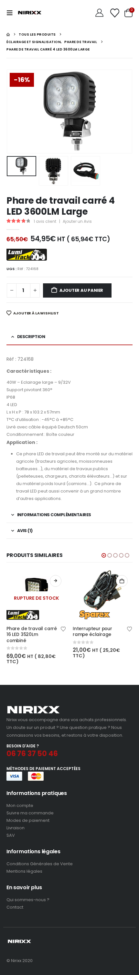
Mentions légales (24, 871)
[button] (11, 12)
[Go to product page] (103, 595)
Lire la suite (55, 581)
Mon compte (19, 805)
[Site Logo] (30, 13)
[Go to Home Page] (8, 34)
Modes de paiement (27, 820)
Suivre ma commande (30, 813)
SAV (10, 835)
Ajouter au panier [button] (122, 581)
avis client (45, 221)
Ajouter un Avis (77, 221)
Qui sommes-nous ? (27, 900)
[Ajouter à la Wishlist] (63, 628)
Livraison (15, 828)
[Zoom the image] (33, 708)
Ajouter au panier (81, 290)
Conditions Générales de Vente (39, 864)
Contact (14, 907)
